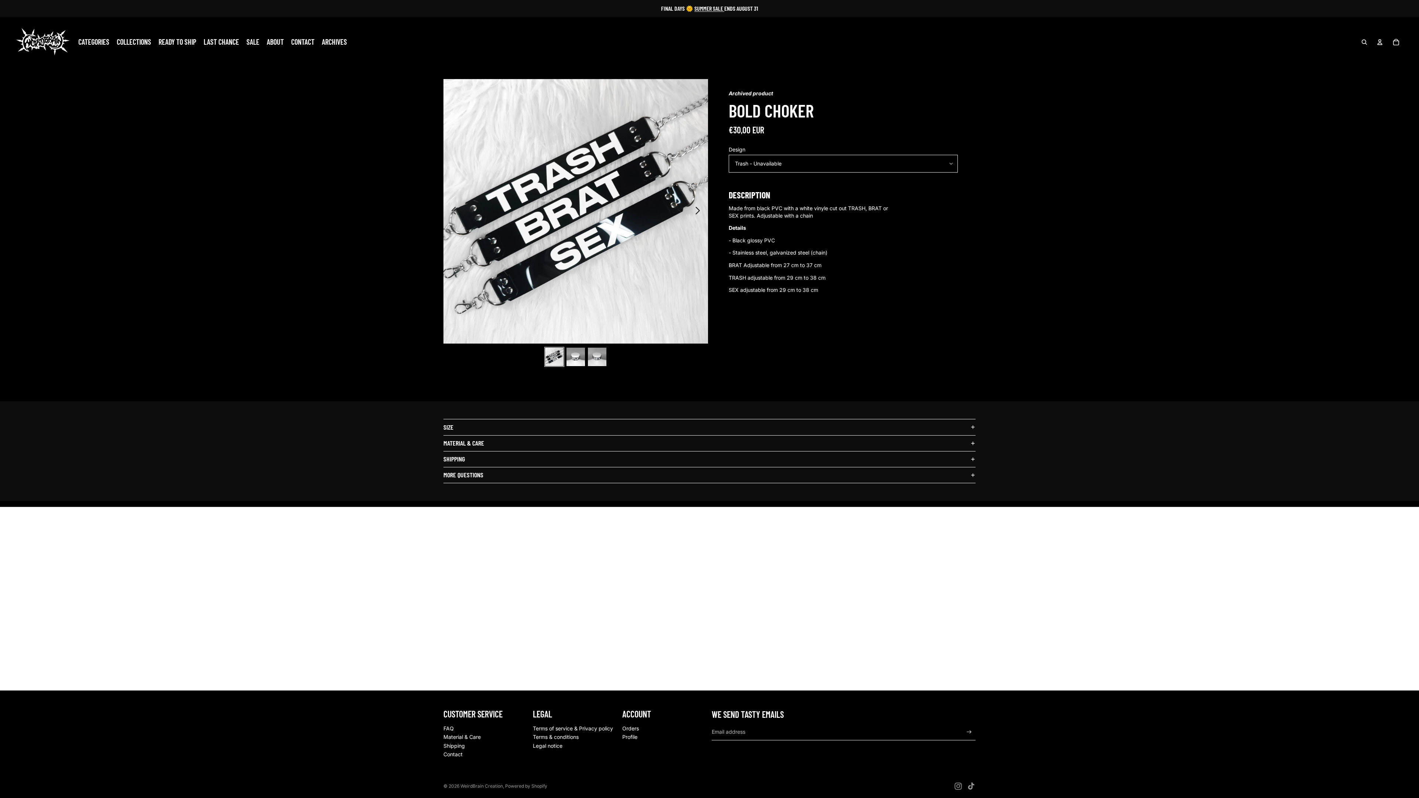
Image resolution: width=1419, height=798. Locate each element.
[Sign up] (969, 732)
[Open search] (1364, 42)
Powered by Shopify (526, 786)
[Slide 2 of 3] (575, 357)
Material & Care (462, 737)
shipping (454, 459)
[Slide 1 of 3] (554, 357)
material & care (463, 443)
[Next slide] (699, 211)
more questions (463, 475)
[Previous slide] (451, 211)
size (448, 427)
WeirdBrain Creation (481, 786)
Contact (453, 754)
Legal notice (547, 746)
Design (737, 149)
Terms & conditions (556, 737)
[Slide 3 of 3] (597, 357)
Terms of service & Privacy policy (573, 728)
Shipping (454, 746)
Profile (629, 737)
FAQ (448, 728)
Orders (630, 728)
